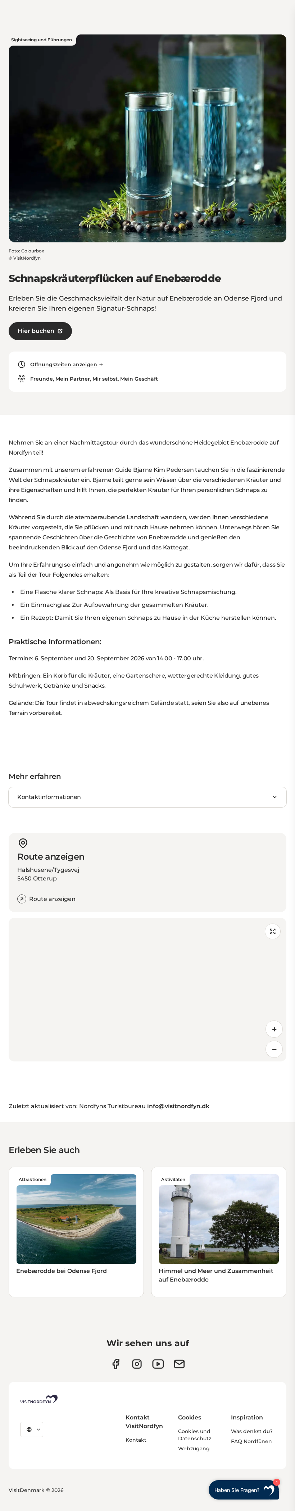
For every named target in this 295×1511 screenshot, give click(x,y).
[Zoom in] (274, 1029)
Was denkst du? (252, 1431)
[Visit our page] (115, 1364)
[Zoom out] (274, 1049)
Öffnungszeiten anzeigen (63, 364)
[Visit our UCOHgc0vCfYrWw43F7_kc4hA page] (158, 1364)
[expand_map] (273, 931)
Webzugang (194, 1448)
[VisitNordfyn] (39, 1399)
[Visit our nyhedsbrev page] (179, 1364)
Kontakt (136, 1440)
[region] (147, 989)
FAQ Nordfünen (251, 1441)
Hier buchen (36, 330)
